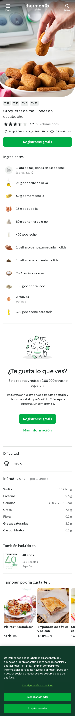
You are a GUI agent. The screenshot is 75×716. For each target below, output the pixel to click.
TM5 (24, 103)
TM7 (6, 103)
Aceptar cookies (37, 708)
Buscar (67, 10)
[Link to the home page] (38, 7)
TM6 (15, 103)
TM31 (34, 103)
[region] (37, 681)
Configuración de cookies (37, 685)
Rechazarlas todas (37, 696)
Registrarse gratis (37, 142)
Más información (37, 430)
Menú (8, 10)
